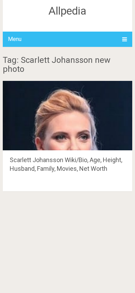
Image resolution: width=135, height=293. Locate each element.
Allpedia (67, 10)
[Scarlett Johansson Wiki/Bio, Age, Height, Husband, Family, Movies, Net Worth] (67, 115)
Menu (14, 39)
